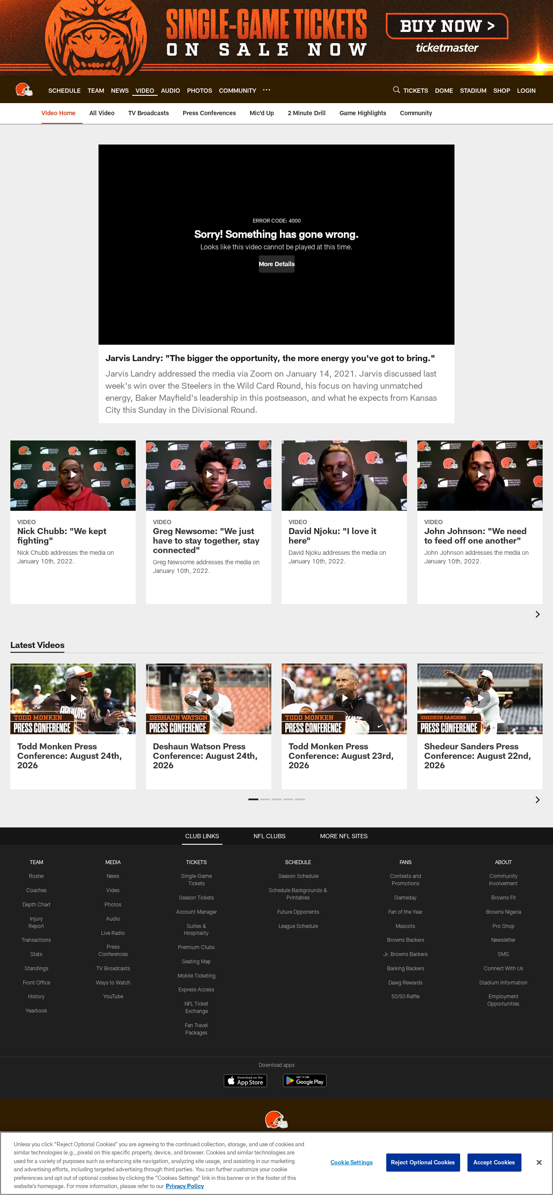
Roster (36, 876)
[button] (277, 264)
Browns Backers (405, 940)
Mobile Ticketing (197, 975)
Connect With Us (503, 968)
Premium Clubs (196, 947)
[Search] (396, 89)
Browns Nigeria (503, 912)
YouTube (113, 996)
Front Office (36, 982)
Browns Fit (503, 897)
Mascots (405, 926)
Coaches (36, 890)
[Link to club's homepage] (24, 89)
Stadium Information (503, 982)
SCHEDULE (298, 862)
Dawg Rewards (405, 982)
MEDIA (113, 862)
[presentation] (539, 615)
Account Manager (196, 912)
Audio (113, 918)
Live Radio (113, 933)
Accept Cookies (494, 1162)
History (36, 996)
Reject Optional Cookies (423, 1162)
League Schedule (298, 926)
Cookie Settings (352, 1162)
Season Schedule (298, 876)
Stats (36, 954)
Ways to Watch (113, 982)
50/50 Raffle (405, 996)
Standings (36, 968)
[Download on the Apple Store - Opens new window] (245, 1081)
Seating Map (196, 961)
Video (113, 890)
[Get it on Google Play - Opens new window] (304, 1084)
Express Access (196, 989)
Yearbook (36, 1010)
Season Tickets (196, 897)
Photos (113, 904)
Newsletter (503, 940)
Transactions (36, 940)
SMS (503, 954)
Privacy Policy (185, 1185)
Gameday (405, 897)
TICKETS (196, 862)
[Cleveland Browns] (276, 1120)
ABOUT (503, 862)
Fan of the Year (405, 912)
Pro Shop (504, 926)
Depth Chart (36, 904)
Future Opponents (298, 912)
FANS (406, 862)
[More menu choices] (266, 89)
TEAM (36, 862)
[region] (276, 1163)
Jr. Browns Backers (405, 954)
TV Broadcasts (113, 968)
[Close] (539, 1162)
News (113, 876)
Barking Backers (405, 968)
